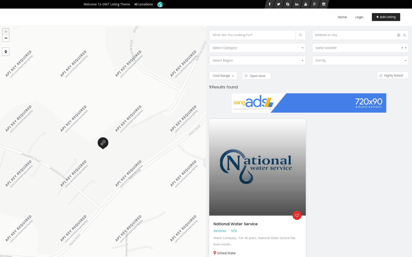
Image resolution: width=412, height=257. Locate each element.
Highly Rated (394, 75)
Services (220, 231)
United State (226, 253)
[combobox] (257, 48)
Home (342, 17)
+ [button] (6, 31)
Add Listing (388, 17)
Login (359, 17)
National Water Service (236, 224)
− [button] (6, 38)
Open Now (258, 76)
